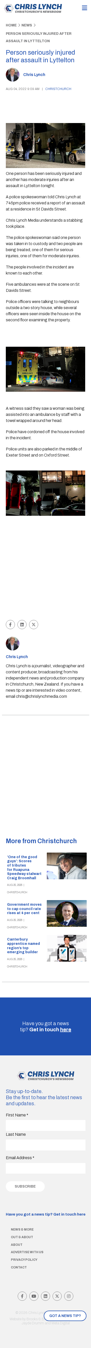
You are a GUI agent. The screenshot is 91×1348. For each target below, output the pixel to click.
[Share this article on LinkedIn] (22, 624)
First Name (17, 1115)
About (16, 1245)
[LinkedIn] (45, 1296)
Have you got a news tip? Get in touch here (45, 1214)
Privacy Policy (24, 1260)
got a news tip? (65, 1316)
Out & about (22, 1237)
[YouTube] (33, 1296)
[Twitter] (57, 1296)
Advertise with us (27, 1252)
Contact (19, 1267)
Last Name (16, 1134)
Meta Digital (61, 1323)
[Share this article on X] (33, 624)
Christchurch (58, 89)
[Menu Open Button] (84, 8)
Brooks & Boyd (38, 1319)
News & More (22, 1229)
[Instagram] (68, 1296)
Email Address (20, 1158)
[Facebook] (22, 1296)
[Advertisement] (45, 568)
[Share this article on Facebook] (10, 624)
